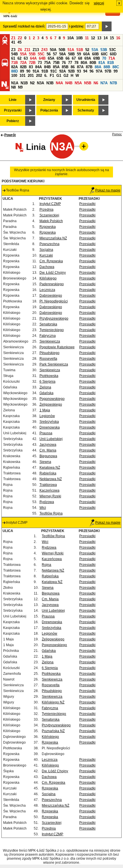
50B (62, 50)
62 (19, 58)
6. (45, 75)
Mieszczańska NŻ (53, 238)
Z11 (27, 50)
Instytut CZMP (50, 204)
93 (79, 71)
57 (55, 54)
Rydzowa (46, 502)
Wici (42, 508)
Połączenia (49, 110)
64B (42, 58)
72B (32, 62)
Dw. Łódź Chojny (52, 273)
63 (26, 58)
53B (103, 50)
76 (64, 62)
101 (22, 75)
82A (14, 67)
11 (87, 38)
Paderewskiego (51, 284)
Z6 (20, 50)
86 (73, 67)
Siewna (45, 462)
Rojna (46, 565)
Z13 (36, 50)
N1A (14, 83)
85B (65, 67)
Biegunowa (48, 456)
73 (40, 62)
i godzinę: (76, 26)
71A (111, 58)
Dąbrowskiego (50, 296)
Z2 (20, 38)
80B (93, 62)
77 (70, 62)
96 (92, 71)
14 (106, 38)
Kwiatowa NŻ (49, 468)
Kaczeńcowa (49, 490)
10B (79, 38)
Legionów (47, 416)
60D (113, 54)
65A (51, 58)
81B (110, 62)
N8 (13, 87)
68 (80, 58)
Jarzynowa (47, 445)
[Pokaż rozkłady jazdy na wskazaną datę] (107, 26)
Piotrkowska (48, 376)
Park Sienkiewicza (53, 364)
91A (36, 71)
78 (76, 62)
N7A (104, 83)
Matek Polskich (51, 221)
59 (79, 54)
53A (95, 50)
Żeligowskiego (50, 404)
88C (115, 67)
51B (79, 50)
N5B (87, 83)
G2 (66, 75)
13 (99, 38)
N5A (78, 83)
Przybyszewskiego (53, 318)
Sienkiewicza (49, 341)
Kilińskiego (48, 278)
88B (107, 67)
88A (98, 67)
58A (62, 54)
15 (112, 38)
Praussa (45, 433)
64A (33, 58)
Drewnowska (49, 427)
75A (47, 62)
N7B (113, 83)
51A (71, 50)
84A (38, 67)
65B (60, 58)
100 (14, 75)
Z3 (13, 50)
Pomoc (117, 134)
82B (23, 67)
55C (41, 54)
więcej (99, 3)
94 (85, 71)
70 (104, 58)
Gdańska (46, 393)
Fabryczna (47, 336)
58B (71, 54)
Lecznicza (47, 290)
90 (28, 71)
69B (96, 58)
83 (31, 67)
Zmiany (49, 100)
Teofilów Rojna (51, 513)
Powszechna (49, 244)
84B (47, 67)
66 (68, 58)
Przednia (46, 210)
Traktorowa (48, 485)
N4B (68, 83)
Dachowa (46, 267)
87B (89, 67)
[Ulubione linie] (82, 146)
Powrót (10, 135)
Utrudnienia (85, 100)
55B (32, 54)
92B (71, 71)
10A (70, 38)
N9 (20, 87)
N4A (59, 83)
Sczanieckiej (49, 215)
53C (112, 50)
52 (87, 50)
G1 (58, 75)
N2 (32, 83)
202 (39, 75)
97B (108, 71)
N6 (96, 83)
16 (118, 38)
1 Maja (44, 410)
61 (13, 58)
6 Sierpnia (47, 382)
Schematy (86, 110)
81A (101, 62)
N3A (40, 83)
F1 (52, 75)
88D (14, 71)
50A (53, 50)
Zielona (45, 387)
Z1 (13, 38)
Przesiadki (87, 204)
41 (13, 42)
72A (23, 62)
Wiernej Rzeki (50, 496)
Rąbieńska (47, 473)
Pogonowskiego (52, 399)
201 (31, 75)
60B (95, 54)
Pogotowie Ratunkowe (57, 347)
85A (56, 67)
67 (74, 58)
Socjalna (46, 250)
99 (116, 71)
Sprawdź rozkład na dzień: (24, 26)
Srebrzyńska (49, 422)
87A (80, 67)
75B (56, 62)
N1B (24, 83)
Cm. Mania (47, 450)
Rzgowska (47, 227)
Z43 (44, 50)
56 (49, 54)
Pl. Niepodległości (53, 301)
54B (14, 54)
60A (86, 54)
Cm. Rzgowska (51, 261)
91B (44, 71)
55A (23, 54)
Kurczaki (46, 255)
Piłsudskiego (49, 353)
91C (53, 71)
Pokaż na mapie (107, 190)
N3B (49, 83)
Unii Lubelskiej (51, 439)
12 (93, 38)
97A (99, 71)
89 (22, 71)
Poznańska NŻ (53, 731)
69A (87, 58)
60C (104, 54)
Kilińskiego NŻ (53, 702)
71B (14, 62)
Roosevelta (48, 359)
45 (19, 42)
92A (62, 71)
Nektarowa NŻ (50, 479)
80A (84, 62)
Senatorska (48, 324)
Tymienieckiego (51, 330)
